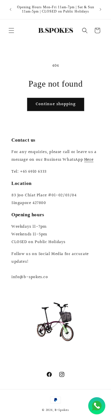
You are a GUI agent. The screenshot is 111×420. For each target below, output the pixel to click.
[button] (11, 30)
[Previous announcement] (10, 9)
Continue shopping (56, 104)
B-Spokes (62, 410)
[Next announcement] (100, 9)
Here (88, 159)
